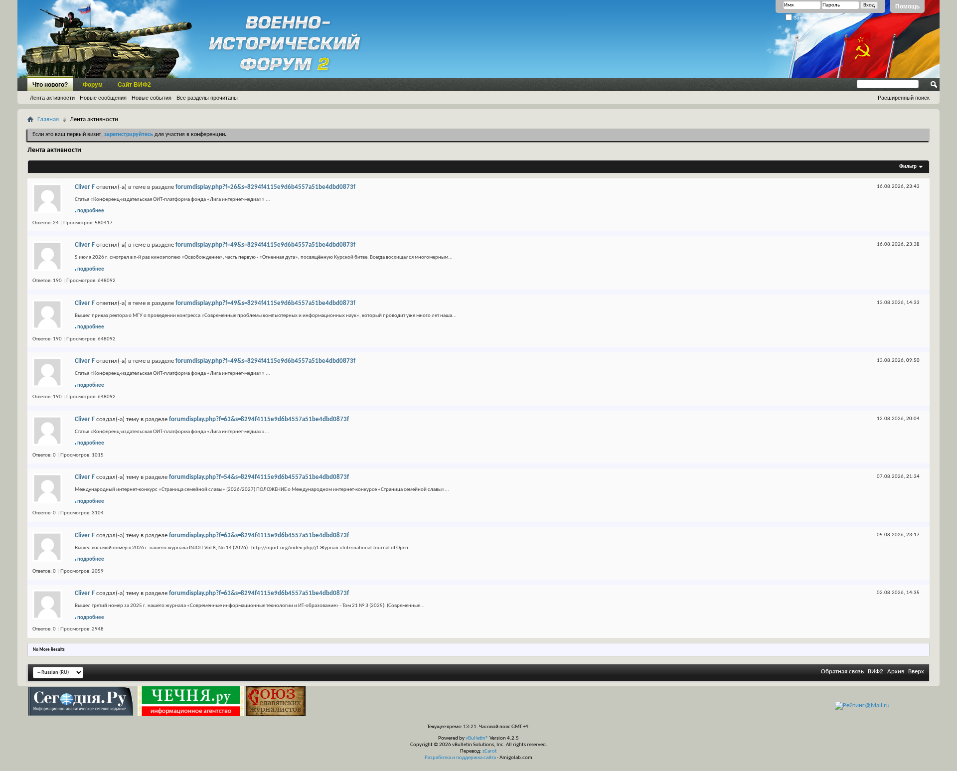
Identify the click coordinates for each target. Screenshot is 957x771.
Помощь (907, 6)
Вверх (916, 671)
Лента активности (52, 98)
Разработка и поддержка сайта (460, 758)
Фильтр (908, 166)
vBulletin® (477, 738)
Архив (895, 671)
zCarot (489, 751)
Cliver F (85, 187)
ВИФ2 (875, 671)
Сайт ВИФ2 (134, 84)
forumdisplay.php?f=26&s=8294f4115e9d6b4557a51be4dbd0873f (265, 187)
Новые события (151, 98)
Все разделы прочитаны (207, 98)
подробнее (90, 211)
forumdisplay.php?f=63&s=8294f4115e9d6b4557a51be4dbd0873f (259, 419)
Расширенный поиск (904, 98)
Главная (48, 119)
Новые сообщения (103, 98)
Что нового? (50, 84)
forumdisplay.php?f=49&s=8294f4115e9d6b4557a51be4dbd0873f (265, 245)
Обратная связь (842, 671)
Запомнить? (807, 17)
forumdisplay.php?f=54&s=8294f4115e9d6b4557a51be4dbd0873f (259, 477)
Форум (93, 84)
